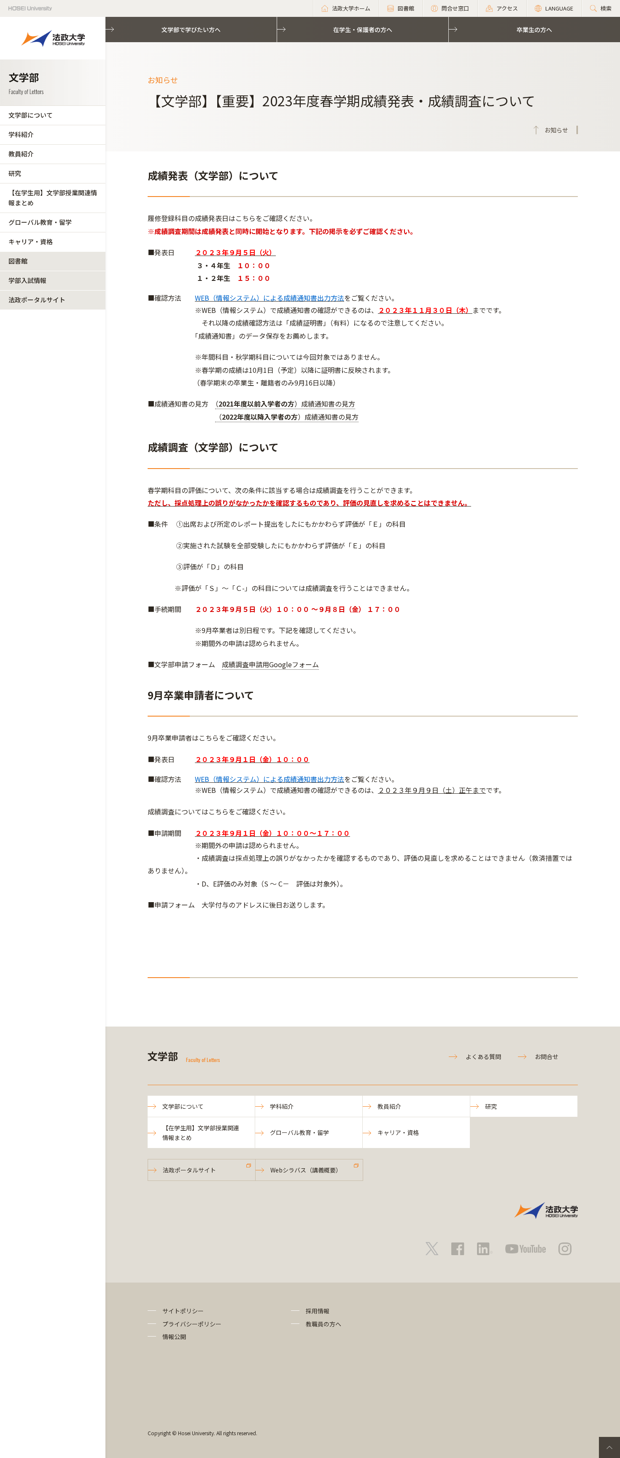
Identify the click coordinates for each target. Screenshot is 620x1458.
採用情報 (317, 1311)
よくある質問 (483, 1056)
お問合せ (546, 1056)
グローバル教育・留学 (40, 222)
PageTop (609, 1447)
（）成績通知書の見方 (285, 404)
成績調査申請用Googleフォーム (270, 664)
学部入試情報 (27, 280)
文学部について (30, 114)
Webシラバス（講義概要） (306, 1170)
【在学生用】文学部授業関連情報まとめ (52, 197)
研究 (14, 173)
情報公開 (174, 1336)
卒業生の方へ (534, 29)
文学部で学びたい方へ (191, 29)
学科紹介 (21, 134)
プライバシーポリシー (191, 1324)
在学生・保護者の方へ (362, 29)
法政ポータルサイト (36, 299)
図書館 (17, 260)
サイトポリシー (183, 1311)
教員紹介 (21, 153)
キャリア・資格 (30, 241)
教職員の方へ (323, 1324)
